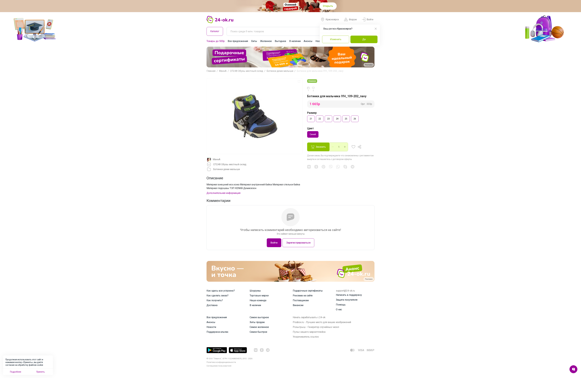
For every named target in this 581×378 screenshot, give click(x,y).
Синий (313, 134)
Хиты (254, 41)
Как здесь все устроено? (221, 290)
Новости (211, 327)
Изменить (335, 39)
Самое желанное (259, 327)
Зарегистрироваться (298, 242)
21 (311, 119)
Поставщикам (301, 300)
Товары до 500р (216, 41)
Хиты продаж (257, 322)
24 (337, 119)
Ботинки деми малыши (280, 71)
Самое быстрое (258, 331)
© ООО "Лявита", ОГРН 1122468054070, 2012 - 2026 (229, 358)
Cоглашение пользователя (219, 366)
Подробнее (15, 372)
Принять (40, 372)
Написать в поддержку (349, 294)
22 (319, 119)
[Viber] (331, 167)
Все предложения (238, 41)
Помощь (341, 304)
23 (328, 119)
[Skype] (345, 167)
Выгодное (280, 41)
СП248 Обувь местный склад (246, 71)
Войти (370, 19)
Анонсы (308, 41)
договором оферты (342, 159)
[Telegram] (352, 167)
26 (355, 119)
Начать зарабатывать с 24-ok (309, 317)
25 (346, 119)
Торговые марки (259, 295)
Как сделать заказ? (217, 295)
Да (364, 39)
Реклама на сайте (303, 295)
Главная (211, 71)
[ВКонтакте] (309, 167)
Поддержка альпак (217, 331)
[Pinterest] (323, 167)
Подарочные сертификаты (308, 290)
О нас (339, 309)
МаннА (222, 71)
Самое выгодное (259, 317)
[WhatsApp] (338, 167)
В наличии (295, 41)
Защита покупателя (346, 299)
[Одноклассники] (316, 167)
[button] (212, 57)
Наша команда (258, 300)
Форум (353, 19)
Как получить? (215, 300)
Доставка (212, 305)
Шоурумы (255, 290)
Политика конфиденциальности (221, 362)
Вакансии (298, 305)
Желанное (266, 41)
